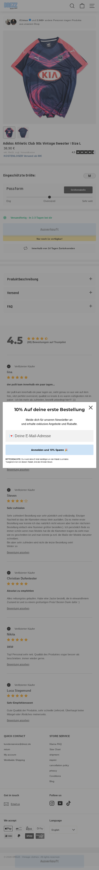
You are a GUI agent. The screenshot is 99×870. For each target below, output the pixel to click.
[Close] (90, 407)
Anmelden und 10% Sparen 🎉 (49, 450)
